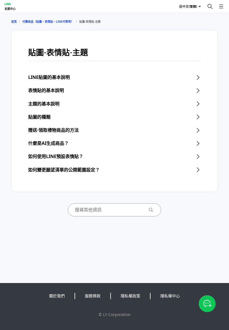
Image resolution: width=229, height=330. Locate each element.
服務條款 (93, 295)
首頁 (14, 21)
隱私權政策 (130, 295)
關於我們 (57, 295)
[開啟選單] (221, 6)
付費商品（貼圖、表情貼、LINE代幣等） (48, 21)
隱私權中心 (170, 295)
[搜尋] (210, 6)
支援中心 (10, 9)
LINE (7, 4)
